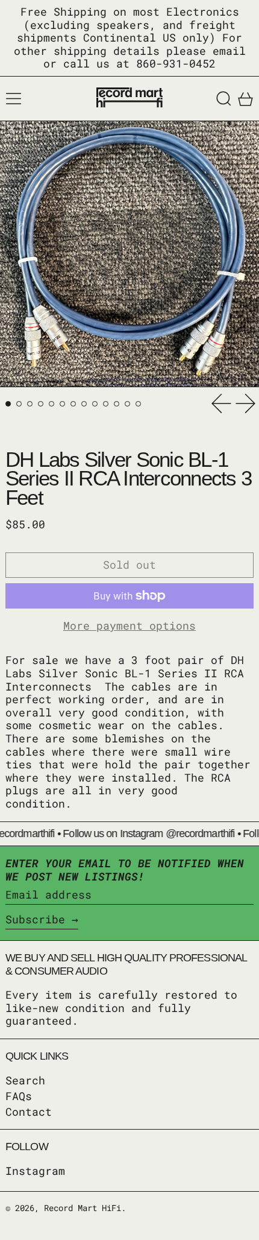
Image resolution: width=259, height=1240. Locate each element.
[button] (224, 99)
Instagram (35, 1171)
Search (25, 1080)
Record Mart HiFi (82, 1207)
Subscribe (35, 919)
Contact (28, 1111)
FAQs (18, 1096)
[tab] (8, 403)
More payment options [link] (129, 626)
